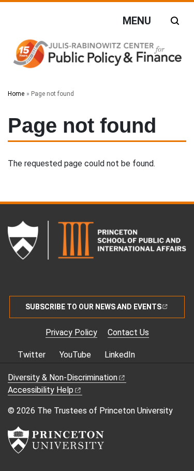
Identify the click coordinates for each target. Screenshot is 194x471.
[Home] (97, 57)
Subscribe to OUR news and (93, 307)
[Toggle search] (175, 20)
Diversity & (62, 377)
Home (16, 93)
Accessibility (40, 390)
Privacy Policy (71, 332)
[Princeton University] (56, 439)
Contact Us (128, 332)
